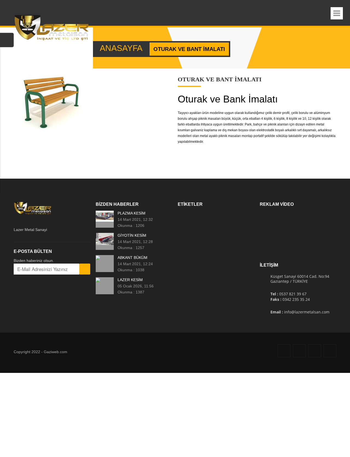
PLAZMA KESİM (131, 213)
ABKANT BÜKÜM (132, 257)
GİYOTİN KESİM (132, 235)
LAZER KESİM (130, 280)
